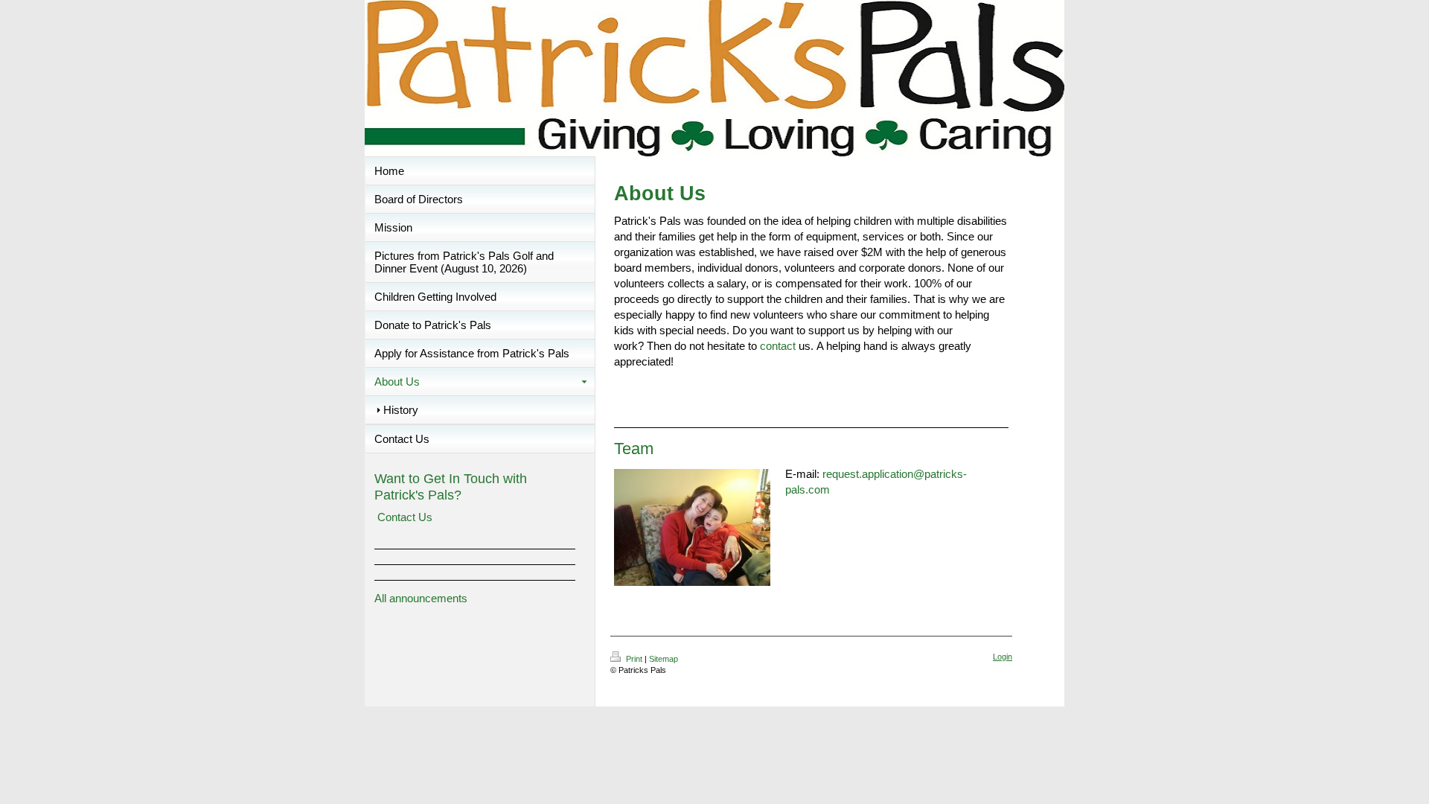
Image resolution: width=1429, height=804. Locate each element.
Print (634, 658)
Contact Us (404, 517)
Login (1002, 656)
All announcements (420, 598)
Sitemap (663, 658)
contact (778, 345)
